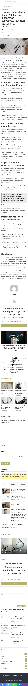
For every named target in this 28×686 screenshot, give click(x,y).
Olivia (5, 33)
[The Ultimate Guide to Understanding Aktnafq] (7, 400)
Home (4, 6)
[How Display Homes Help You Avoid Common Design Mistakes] (6, 491)
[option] (14, 546)
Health (3, 665)
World (3, 656)
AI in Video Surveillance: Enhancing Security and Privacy (17, 634)
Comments (23, 484)
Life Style (4, 668)
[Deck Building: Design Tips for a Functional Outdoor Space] (5, 619)
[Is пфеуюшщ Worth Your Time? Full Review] (21, 400)
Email (3, 445)
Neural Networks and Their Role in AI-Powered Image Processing (18, 625)
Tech (3, 658)
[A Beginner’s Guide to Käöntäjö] (7, 385)
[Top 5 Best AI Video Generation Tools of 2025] (6, 498)
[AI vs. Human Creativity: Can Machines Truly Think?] (5, 642)
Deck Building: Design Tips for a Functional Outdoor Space (18, 618)
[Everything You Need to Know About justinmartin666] (21, 385)
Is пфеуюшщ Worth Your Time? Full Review (20, 407)
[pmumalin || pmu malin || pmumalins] (10, 1)
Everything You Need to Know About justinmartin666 (20, 392)
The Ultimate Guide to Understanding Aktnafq (7, 407)
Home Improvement (7, 661)
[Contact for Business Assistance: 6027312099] (6, 526)
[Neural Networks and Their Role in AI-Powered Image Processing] (5, 627)
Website (3, 451)
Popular (4, 484)
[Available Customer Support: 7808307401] (6, 505)
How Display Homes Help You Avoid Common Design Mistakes (18, 491)
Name (3, 440)
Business (4, 663)
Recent (13, 484)
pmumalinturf (9, 6)
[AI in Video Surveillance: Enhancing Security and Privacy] (5, 635)
